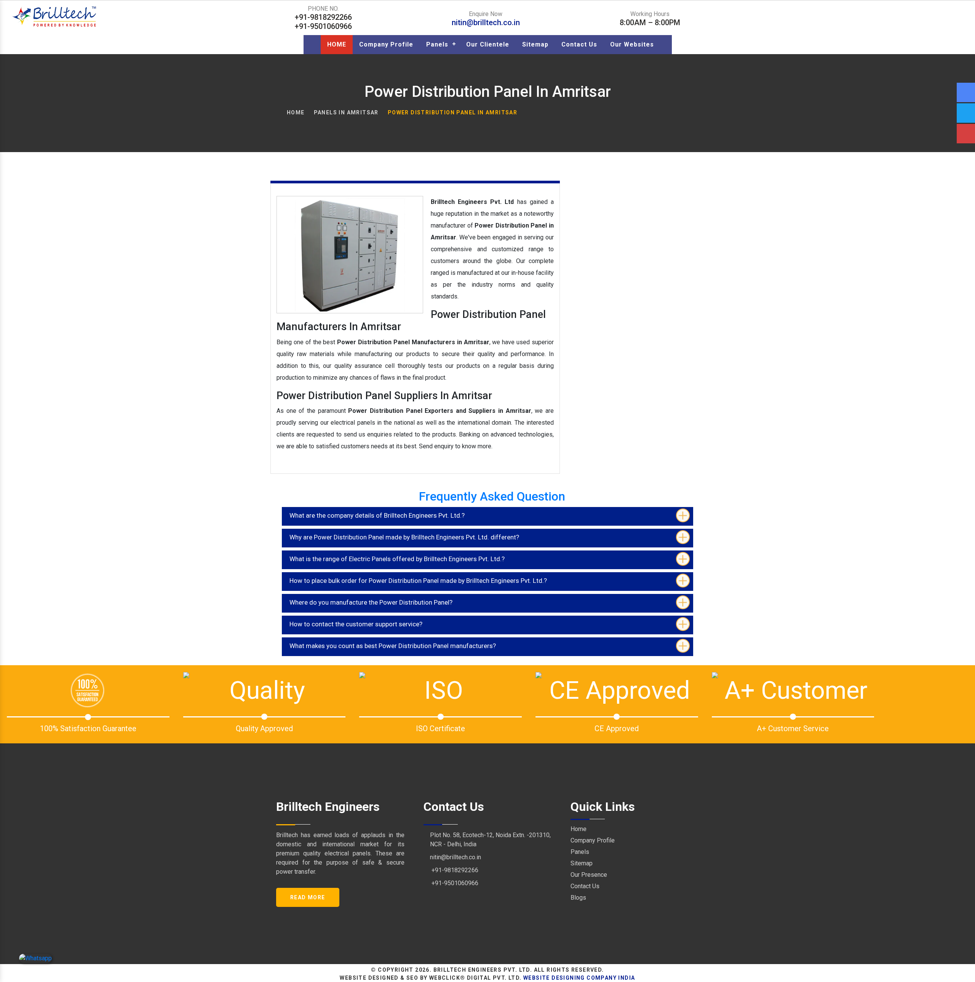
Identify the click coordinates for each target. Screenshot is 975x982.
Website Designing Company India (579, 978)
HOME (336, 44)
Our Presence (589, 874)
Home (296, 112)
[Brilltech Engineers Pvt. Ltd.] (54, 16)
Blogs (578, 897)
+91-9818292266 (454, 870)
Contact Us (579, 44)
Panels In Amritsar (346, 112)
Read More (307, 897)
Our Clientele (487, 44)
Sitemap (535, 44)
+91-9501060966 (454, 883)
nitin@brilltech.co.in (486, 22)
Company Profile (386, 44)
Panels (437, 44)
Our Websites (632, 44)
